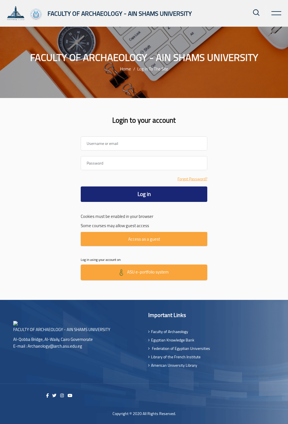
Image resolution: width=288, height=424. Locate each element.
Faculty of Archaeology (169, 331)
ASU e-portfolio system (147, 272)
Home (125, 69)
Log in (144, 194)
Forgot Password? (192, 179)
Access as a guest (144, 239)
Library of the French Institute (176, 357)
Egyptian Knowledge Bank (172, 340)
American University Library (174, 365)
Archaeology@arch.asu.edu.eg (55, 346)
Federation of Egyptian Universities (180, 348)
